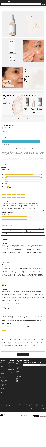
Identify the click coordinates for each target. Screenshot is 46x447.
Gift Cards (10, 368)
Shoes (7, 407)
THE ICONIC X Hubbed (2, 391)
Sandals (36, 404)
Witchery (19, 402)
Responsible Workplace (18, 365)
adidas (1, 404)
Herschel (19, 405)
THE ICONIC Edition (2, 393)
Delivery (9, 363)
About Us (2, 362)
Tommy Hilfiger (42, 405)
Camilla (7, 404)
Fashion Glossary (11, 369)
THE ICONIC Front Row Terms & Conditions (3, 381)
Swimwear (25, 407)
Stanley (13, 404)
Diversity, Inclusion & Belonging (19, 368)
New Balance (25, 404)
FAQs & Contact (11, 362)
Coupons (2, 376)
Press (1, 370)
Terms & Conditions (3, 377)
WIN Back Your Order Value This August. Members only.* (23, 7)
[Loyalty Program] (43, 4)
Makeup (1, 405)
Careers (1, 372)
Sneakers (36, 402)
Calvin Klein (31, 402)
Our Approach (18, 363)
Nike (24, 405)
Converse (13, 402)
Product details (5, 144)
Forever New (14, 407)
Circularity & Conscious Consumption (18, 371)
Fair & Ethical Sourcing (18, 375)
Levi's (1, 402)
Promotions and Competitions (3, 374)
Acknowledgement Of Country (3, 364)
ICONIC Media (2, 367)
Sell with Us (2, 369)
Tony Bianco (43, 406)
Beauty (6, 9)
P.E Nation (42, 408)
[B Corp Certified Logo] (19, 380)
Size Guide (10, 366)
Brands (1, 366)
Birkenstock (8, 402)
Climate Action (18, 376)
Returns (9, 365)
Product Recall (10, 372)
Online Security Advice (3, 385)
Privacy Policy (2, 379)
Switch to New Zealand (10, 374)
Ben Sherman (2, 407)
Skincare (11, 9)
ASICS (36, 405)
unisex (3, 9)
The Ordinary (5, 123)
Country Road (8, 405)
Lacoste (19, 407)
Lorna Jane (25, 402)
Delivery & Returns (6, 164)
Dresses (36, 407)
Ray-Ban (30, 404)
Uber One (2, 388)
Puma (30, 405)
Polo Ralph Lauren (31, 408)
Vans (13, 405)
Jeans (42, 402)
